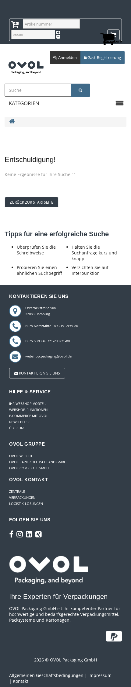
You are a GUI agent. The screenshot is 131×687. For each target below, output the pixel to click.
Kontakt (20, 681)
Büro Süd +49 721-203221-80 (47, 341)
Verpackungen (22, 497)
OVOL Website (21, 456)
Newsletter (19, 421)
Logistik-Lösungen (26, 503)
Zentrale (17, 491)
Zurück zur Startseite (31, 202)
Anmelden (67, 57)
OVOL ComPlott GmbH (29, 468)
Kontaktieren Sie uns (39, 373)
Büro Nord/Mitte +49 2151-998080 (51, 325)
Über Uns (17, 428)
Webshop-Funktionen (28, 409)
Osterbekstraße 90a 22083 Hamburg (40, 311)
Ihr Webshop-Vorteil (27, 403)
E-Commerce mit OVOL (28, 415)
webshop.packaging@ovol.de (48, 356)
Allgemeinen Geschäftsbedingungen (46, 675)
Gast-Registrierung (104, 57)
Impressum (100, 675)
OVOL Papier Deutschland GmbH (37, 462)
